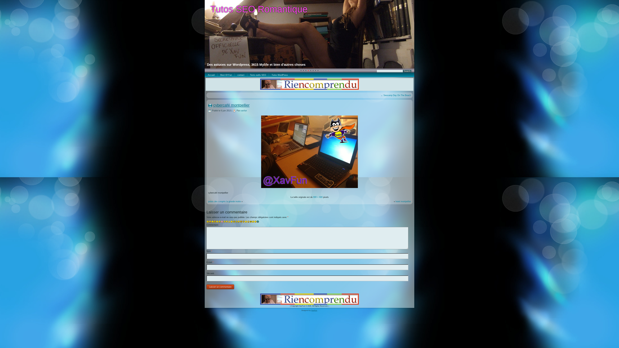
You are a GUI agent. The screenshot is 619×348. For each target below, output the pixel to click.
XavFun (314, 310)
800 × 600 (318, 197)
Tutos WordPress (280, 75)
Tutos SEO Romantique (259, 9)
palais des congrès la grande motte (224, 201)
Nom (209, 251)
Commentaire (213, 225)
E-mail (209, 262)
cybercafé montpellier (231, 105)
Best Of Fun (226, 75)
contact (240, 75)
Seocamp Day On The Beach (396, 95)
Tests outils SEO (258, 75)
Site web (210, 273)
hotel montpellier (403, 201)
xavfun (244, 110)
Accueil (211, 75)
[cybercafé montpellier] (309, 188)
